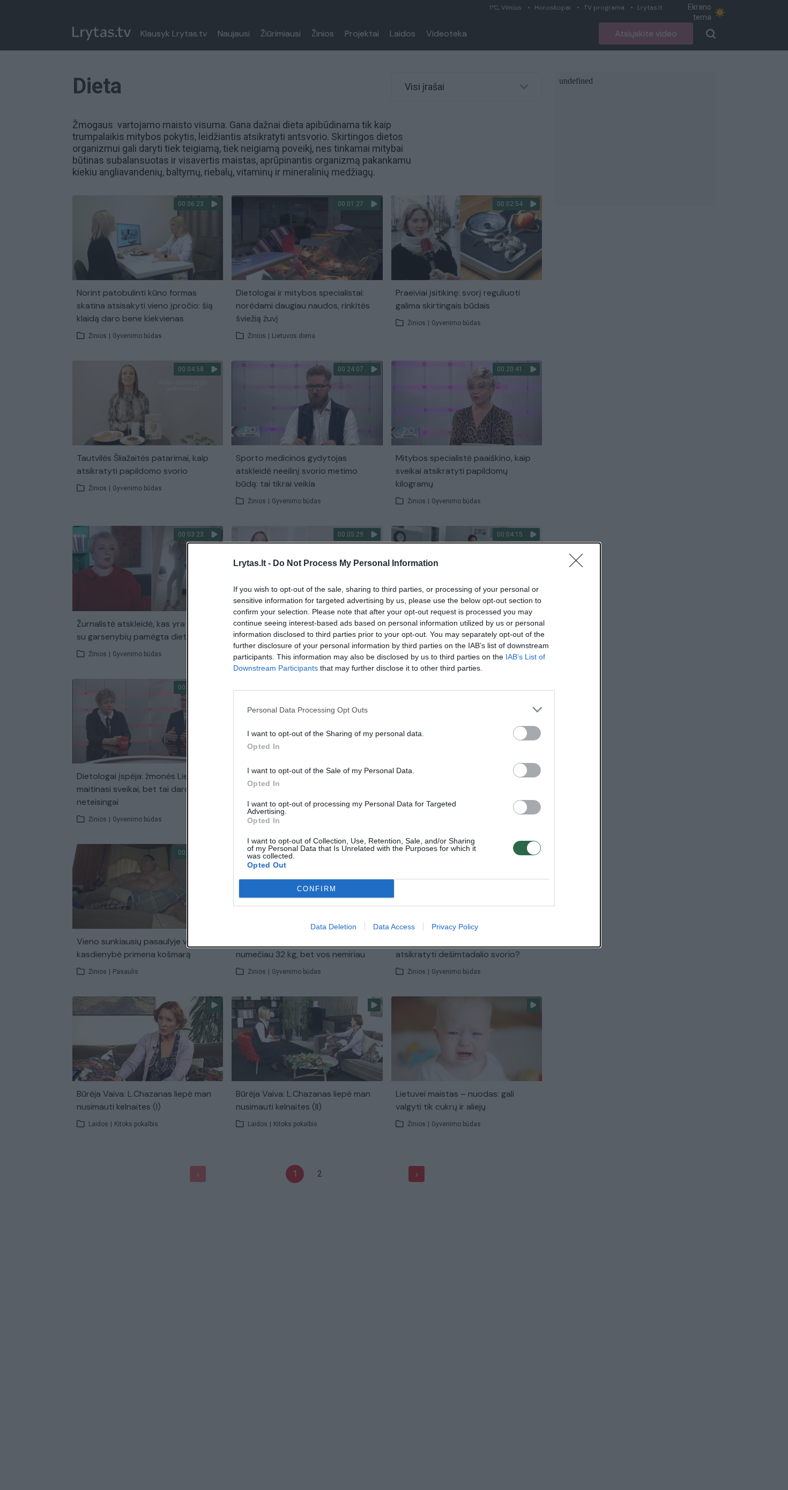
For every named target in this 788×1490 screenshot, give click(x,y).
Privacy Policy (455, 926)
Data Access (394, 926)
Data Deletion (333, 926)
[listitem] (394, 709)
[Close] (579, 564)
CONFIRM (317, 889)
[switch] (527, 733)
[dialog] (394, 745)
